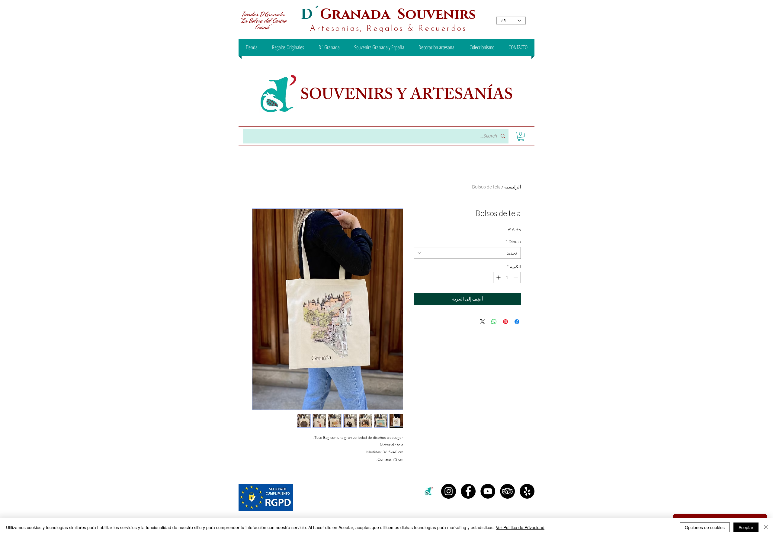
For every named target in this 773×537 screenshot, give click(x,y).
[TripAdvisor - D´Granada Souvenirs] (507, 491)
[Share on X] (482, 321)
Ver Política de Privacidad (520, 527)
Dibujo (513, 241)
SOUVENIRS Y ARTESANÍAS (408, 96)
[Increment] (498, 277)
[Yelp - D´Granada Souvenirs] (527, 491)
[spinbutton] (507, 277)
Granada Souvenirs (398, 14)
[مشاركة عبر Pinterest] (505, 321)
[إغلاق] (765, 527)
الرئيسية (512, 187)
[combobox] (467, 253)
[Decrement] (516, 277)
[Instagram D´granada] (448, 491)
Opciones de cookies (705, 527)
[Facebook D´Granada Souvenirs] (468, 491)
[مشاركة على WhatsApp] (494, 321)
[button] (520, 136)
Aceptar (746, 527)
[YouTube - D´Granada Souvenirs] (487, 491)
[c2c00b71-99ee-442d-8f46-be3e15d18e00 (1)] (429, 491)
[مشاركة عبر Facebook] (517, 321)
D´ (310, 14)
